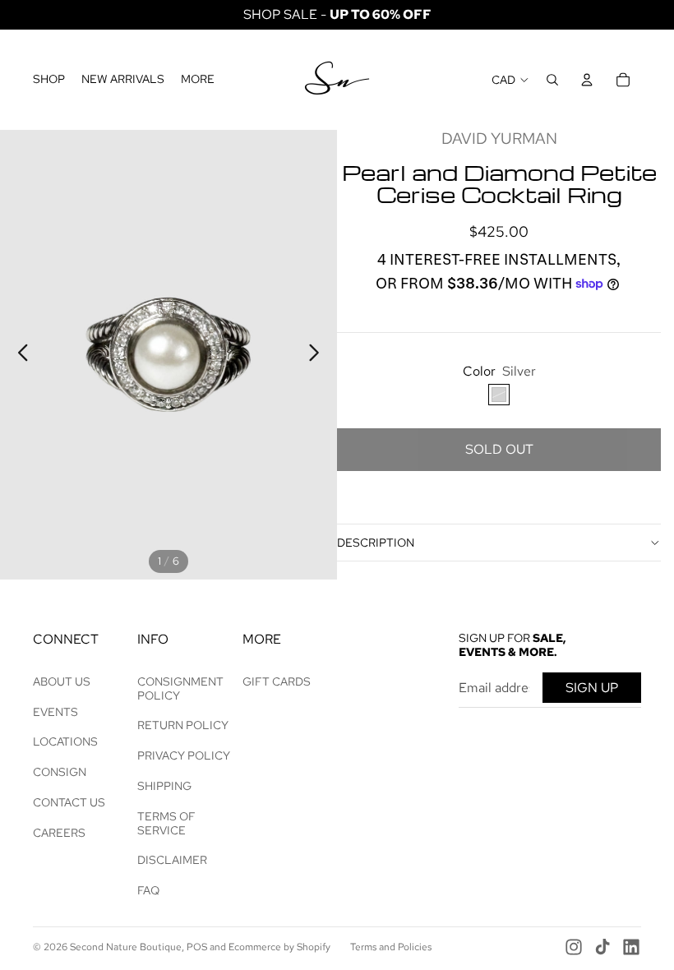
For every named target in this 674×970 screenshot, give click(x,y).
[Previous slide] (18, 355)
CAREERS (59, 832)
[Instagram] (574, 947)
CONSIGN (59, 771)
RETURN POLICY (183, 725)
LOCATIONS (65, 741)
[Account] (587, 80)
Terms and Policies (391, 947)
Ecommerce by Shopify (279, 947)
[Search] (552, 80)
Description (375, 542)
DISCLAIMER (172, 859)
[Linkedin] (631, 947)
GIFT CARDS (276, 681)
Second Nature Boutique (126, 947)
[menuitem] (198, 80)
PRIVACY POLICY (183, 755)
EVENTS (55, 711)
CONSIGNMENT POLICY (180, 688)
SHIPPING (164, 785)
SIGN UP (592, 687)
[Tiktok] (602, 947)
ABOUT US (61, 681)
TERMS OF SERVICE (166, 823)
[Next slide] (318, 355)
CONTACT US (69, 802)
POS (197, 947)
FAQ (148, 890)
